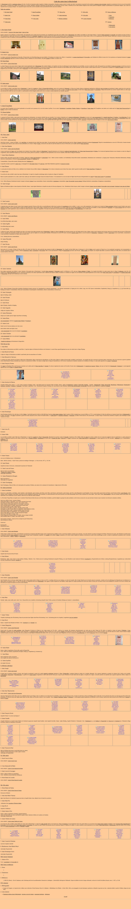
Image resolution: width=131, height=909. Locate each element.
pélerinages (47, 894)
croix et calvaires (104, 88)
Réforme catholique (63, 18)
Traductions (111, 17)
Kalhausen (100, 232)
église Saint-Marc (39, 366)
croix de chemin (78, 181)
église (52, 231)
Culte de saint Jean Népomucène (15, 693)
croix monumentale (96, 117)
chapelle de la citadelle (6, 472)
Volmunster (66, 88)
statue (4, 366)
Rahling (65, 697)
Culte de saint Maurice (12, 216)
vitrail (91, 176)
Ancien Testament (87, 18)
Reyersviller (87, 57)
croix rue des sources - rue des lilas (78, 386)
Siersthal (40, 36)
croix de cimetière (73, 617)
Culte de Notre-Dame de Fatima (14, 790)
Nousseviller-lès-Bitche (48, 88)
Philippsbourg (120, 384)
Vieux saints (35, 18)
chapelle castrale (74, 232)
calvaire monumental (9, 826)
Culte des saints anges (12, 86)
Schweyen (63, 438)
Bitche (91, 249)
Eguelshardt (114, 360)
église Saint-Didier (70, 208)
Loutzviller (113, 34)
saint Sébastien (124, 493)
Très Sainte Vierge (34, 163)
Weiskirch (13, 386)
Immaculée (25, 68)
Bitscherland (4, 4)
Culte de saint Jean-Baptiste (14, 148)
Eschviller (8, 386)
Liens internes (112, 26)
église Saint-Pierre (85, 143)
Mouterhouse (113, 384)
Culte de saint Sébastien (13, 531)
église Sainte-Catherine (58, 414)
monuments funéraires (39, 894)
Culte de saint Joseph (12, 671)
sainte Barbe (111, 232)
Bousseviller (107, 384)
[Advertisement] (65, 904)
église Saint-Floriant (11, 272)
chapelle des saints (56, 438)
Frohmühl (35, 36)
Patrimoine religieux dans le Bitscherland (12, 894)
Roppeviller (103, 721)
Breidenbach (62, 108)
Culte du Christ (25, 32)
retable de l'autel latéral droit (71, 151)
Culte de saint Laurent (12, 203)
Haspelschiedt (66, 250)
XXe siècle (85, 15)
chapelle (23, 36)
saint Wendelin (107, 494)
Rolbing (78, 108)
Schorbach (117, 186)
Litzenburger (56, 181)
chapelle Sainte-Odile (125, 272)
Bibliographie (112, 25)
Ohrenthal (22, 826)
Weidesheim (94, 232)
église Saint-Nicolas (83, 438)
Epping (50, 118)
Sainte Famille (33, 674)
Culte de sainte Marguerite (13, 627)
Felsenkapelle (113, 366)
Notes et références (112, 12)
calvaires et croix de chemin (100, 4)
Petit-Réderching (18, 674)
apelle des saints (34, 631)
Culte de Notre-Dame (12, 63)
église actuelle (84, 250)
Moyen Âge (62, 12)
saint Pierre (69, 119)
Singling (116, 117)
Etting (30, 250)
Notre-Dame (8, 18)
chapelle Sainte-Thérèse (19, 320)
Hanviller (66, 437)
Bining (16, 536)
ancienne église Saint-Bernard (122, 823)
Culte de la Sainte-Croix (13, 54)
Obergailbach (4, 674)
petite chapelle (44, 823)
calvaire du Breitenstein (74, 117)
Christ (12, 151)
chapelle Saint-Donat (108, 117)
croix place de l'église (124, 186)
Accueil (65, 896)
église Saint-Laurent (89, 89)
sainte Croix (18, 163)
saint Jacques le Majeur (113, 119)
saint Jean (84, 119)
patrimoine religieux (17, 4)
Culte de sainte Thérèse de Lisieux (15, 821)
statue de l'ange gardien (72, 89)
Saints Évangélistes (36, 12)
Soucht (79, 142)
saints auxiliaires (14, 535)
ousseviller (5, 273)
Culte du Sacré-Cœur (12, 760)
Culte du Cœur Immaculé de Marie (15, 768)
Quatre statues (90, 108)
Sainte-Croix (7, 15)
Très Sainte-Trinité (8, 12)
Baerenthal (57, 271)
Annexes (109, 22)
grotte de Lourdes (119, 67)
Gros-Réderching (123, 117)
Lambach (76, 384)
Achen (38, 143)
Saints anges (7, 22)
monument (110, 207)
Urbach (6, 698)
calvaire (109, 360)
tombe (11, 367)
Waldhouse (34, 158)
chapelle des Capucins (90, 366)
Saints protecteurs (63, 15)
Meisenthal (82, 117)
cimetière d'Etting (18, 367)
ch (30, 631)
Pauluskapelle (95, 142)
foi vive (49, 5)
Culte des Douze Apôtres (13, 114)
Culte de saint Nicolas (12, 246)
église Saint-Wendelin (35, 157)
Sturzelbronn (84, 108)
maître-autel (53, 415)
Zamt (67, 181)
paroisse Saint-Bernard (78, 57)
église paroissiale (105, 34)
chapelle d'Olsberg (33, 438)
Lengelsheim (98, 89)
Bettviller (62, 231)
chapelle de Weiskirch (63, 415)
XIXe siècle (85, 12)
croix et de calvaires (116, 66)
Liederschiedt (45, 157)
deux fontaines (78, 207)
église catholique (82, 271)
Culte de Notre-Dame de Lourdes (15, 780)
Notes (110, 15)
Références (111, 18)
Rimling (74, 108)
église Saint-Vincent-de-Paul (123, 108)
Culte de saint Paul (12, 140)
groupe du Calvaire (65, 163)
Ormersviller (81, 384)
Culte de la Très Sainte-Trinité (15, 32)
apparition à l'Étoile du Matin (15, 803)
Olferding (124, 630)
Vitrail (26, 157)
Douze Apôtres (36, 15)
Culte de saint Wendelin (13, 577)
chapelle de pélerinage (6, 341)
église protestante (49, 271)
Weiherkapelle (80, 366)
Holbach (56, 697)
